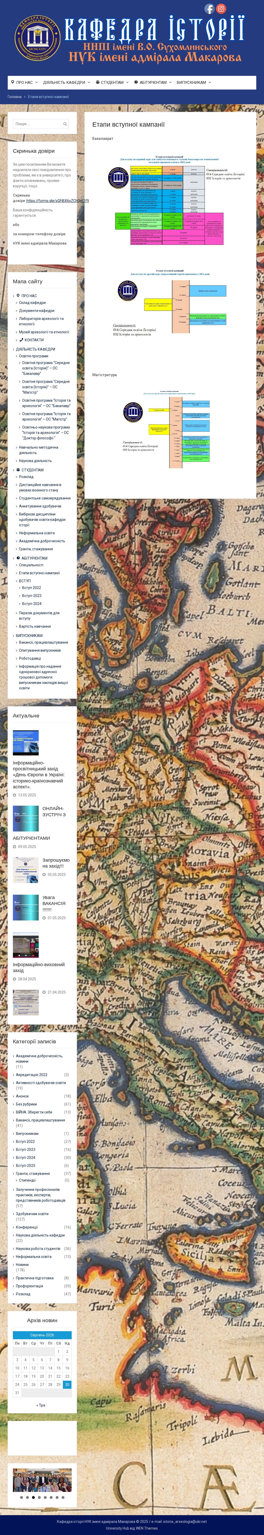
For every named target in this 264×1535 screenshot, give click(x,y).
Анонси (22, 1096)
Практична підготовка (35, 1278)
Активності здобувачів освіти (41, 1083)
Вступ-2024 (32, 604)
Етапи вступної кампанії (39, 573)
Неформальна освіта (37, 533)
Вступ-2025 (25, 1166)
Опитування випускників (40, 650)
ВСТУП (25, 581)
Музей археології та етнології (44, 332)
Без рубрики (26, 1104)
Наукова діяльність (35, 461)
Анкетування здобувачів (40, 506)
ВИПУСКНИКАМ (191, 82)
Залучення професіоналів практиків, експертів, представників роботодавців (40, 1194)
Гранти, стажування (36, 549)
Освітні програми (33, 356)
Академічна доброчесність (42, 541)
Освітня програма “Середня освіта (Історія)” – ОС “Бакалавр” (46, 368)
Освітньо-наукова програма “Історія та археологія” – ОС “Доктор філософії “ (46, 432)
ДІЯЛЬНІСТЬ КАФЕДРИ (64, 82)
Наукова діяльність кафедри (40, 1235)
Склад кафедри (32, 303)
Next (81, 1490)
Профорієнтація (29, 1286)
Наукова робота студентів (38, 1249)
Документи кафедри (36, 311)
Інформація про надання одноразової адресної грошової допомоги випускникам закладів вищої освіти (43, 677)
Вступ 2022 (31, 588)
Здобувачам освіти (32, 1214)
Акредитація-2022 (31, 1075)
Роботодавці (30, 658)
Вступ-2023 (32, 596)
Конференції (27, 1227)
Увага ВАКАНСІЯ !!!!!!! (54, 903)
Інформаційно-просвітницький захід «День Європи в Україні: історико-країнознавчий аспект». (39, 775)
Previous (4, 1490)
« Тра (40, 1405)
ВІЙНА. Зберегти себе (34, 1112)
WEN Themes (147, 1528)
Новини (22, 1265)
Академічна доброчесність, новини (39, 1058)
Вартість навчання (35, 626)
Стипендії (27, 1180)
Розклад (26, 477)
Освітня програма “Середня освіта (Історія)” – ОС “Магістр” (46, 386)
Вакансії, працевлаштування (43, 642)
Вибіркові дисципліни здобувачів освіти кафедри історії (42, 519)
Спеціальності (31, 565)
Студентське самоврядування (45, 498)
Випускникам (27, 1134)
